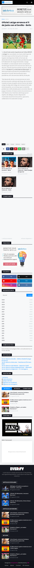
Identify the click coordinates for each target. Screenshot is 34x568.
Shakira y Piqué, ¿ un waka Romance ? (18, 408)
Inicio (3, 19)
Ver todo (29, 153)
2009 (17, 340)
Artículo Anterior (7, 238)
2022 (17, 309)
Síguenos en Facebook (10, 382)
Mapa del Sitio (7, 381)
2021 (17, 312)
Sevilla (23, 144)
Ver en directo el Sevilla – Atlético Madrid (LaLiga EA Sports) (16, 359)
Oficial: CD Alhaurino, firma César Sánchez (20, 501)
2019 (17, 316)
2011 (17, 335)
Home (6, 565)
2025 (17, 302)
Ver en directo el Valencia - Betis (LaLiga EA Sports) (25, 170)
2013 (17, 331)
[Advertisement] (17, 122)
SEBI (28, 563)
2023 (17, 307)
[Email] (23, 148)
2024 (17, 304)
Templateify (14, 563)
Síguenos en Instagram (10, 384)
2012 (17, 333)
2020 (17, 314)
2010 (17, 338)
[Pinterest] (15, 148)
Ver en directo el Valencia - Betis (7, 189)
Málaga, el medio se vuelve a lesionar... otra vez (19, 487)
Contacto (5, 377)
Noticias (18, 144)
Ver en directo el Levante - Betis (7, 169)
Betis (7, 19)
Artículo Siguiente (26, 238)
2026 (17, 300)
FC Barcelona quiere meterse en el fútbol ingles (20, 400)
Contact (18, 565)
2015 (17, 326)
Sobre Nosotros (7, 379)
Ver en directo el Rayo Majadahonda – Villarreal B (17, 367)
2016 (17, 324)
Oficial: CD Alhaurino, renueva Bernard (19, 494)
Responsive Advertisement (17, 452)
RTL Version (26, 565)
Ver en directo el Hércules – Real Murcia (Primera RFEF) (16, 363)
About (12, 565)
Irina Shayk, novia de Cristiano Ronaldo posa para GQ (19, 393)
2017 (17, 321)
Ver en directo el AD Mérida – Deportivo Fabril (15, 365)
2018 (17, 319)
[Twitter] (12, 148)
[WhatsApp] (19, 148)
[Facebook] (8, 148)
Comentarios (27, 388)
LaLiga (12, 144)
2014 (17, 328)
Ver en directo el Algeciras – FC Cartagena (15, 369)
